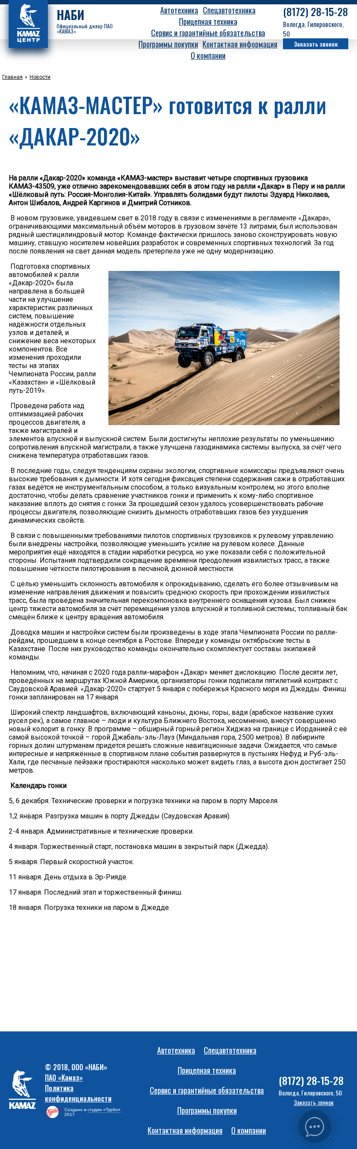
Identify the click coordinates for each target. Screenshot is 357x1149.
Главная (12, 77)
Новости (40, 77)
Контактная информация (239, 44)
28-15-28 (315, 11)
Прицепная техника (208, 21)
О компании (208, 55)
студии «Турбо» (104, 1109)
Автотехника (179, 10)
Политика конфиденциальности (78, 1093)
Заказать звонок (316, 43)
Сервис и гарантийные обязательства (208, 32)
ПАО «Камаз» (64, 1077)
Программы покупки (168, 44)
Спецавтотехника (229, 10)
